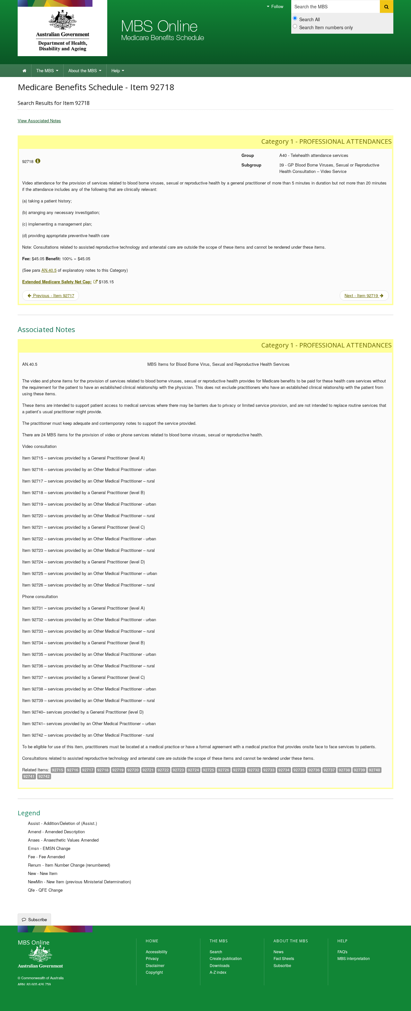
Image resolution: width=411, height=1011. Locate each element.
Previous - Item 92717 (53, 295)
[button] (398, 1001)
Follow (276, 6)
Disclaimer (155, 965)
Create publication (226, 958)
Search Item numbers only (326, 27)
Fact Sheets (284, 958)
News (279, 951)
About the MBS (83, 70)
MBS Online (58, 957)
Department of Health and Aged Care (62, 30)
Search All (309, 19)
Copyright (154, 972)
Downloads (220, 965)
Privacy (152, 958)
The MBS (45, 70)
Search (216, 951)
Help (116, 70)
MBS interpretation (353, 958)
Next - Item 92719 (362, 295)
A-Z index (218, 972)
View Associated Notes (39, 120)
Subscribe (37, 919)
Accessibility (156, 951)
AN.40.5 (49, 270)
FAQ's (342, 951)
